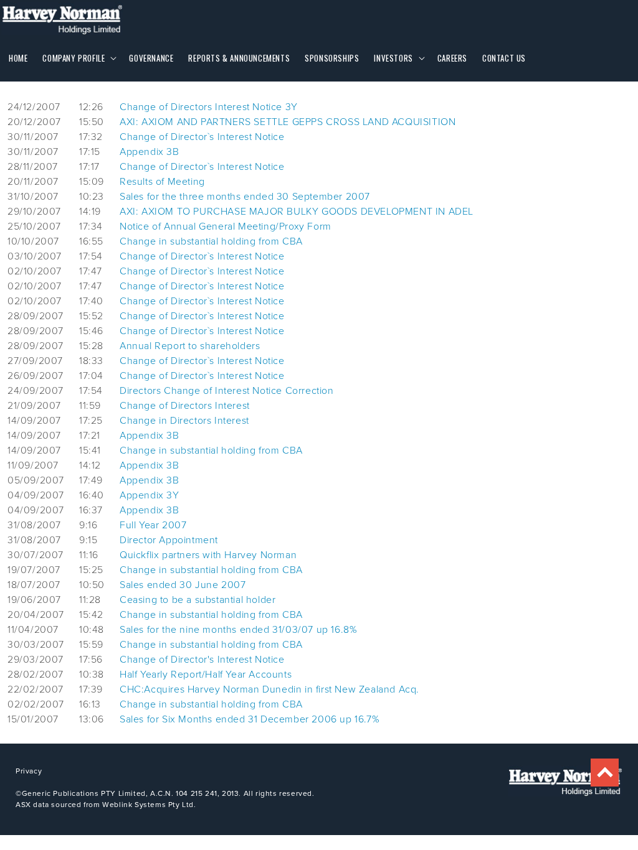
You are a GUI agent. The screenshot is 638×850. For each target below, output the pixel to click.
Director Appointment (169, 539)
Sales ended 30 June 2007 (182, 584)
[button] (78, 58)
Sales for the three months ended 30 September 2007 (245, 196)
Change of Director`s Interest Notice (202, 136)
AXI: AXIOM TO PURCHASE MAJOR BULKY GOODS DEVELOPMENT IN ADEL (297, 211)
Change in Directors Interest (184, 420)
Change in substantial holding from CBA (211, 241)
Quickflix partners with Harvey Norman (208, 554)
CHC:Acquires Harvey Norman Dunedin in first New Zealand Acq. (269, 689)
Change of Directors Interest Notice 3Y (209, 106)
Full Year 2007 (153, 524)
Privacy (29, 770)
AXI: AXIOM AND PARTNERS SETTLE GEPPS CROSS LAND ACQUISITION (287, 121)
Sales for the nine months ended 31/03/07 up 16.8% (238, 629)
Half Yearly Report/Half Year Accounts (206, 674)
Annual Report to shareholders (190, 345)
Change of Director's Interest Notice (202, 659)
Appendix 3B (149, 151)
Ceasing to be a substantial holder (197, 599)
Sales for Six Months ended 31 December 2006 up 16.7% (249, 719)
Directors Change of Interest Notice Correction (227, 390)
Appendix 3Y (149, 495)
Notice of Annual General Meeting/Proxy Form (225, 226)
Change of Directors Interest (185, 405)
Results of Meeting (162, 181)
